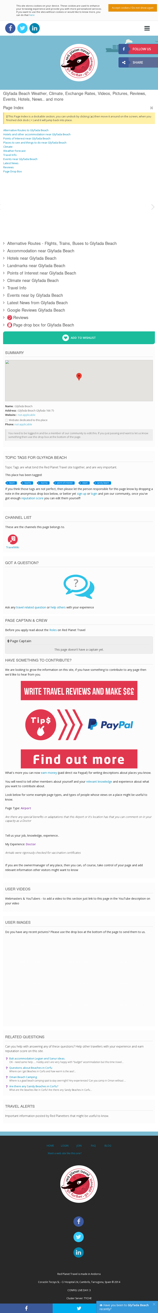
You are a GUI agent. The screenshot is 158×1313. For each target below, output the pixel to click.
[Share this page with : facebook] (26, 1308)
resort (85, 482)
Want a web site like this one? (64, 1153)
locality (27, 482)
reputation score (32, 498)
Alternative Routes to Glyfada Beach (26, 130)
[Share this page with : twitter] (79, 1308)
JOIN (79, 1145)
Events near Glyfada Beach (20, 159)
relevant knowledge (99, 781)
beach (12, 482)
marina (44, 482)
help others (58, 607)
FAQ (93, 1145)
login (94, 494)
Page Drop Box (12, 171)
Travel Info (10, 155)
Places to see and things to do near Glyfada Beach (34, 142)
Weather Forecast (14, 151)
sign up (81, 494)
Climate (8, 146)
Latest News (11, 163)
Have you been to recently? (124, 1307)
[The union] (94, 221)
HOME (50, 1145)
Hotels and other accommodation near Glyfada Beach (37, 134)
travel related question (31, 607)
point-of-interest (65, 482)
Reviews (8, 167)
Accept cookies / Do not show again (132, 7)
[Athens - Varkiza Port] (130, 190)
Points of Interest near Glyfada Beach (26, 138)
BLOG (108, 1145)
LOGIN (65, 1145)
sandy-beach (103, 482)
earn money (49, 773)
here (32, 14)
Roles (53, 630)
